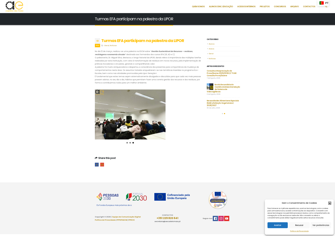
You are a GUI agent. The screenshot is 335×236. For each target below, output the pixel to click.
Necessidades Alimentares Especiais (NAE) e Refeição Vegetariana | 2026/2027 (223, 103)
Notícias (113, 45)
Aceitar (277, 225)
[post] (210, 86)
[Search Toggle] (326, 6)
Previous (91, 115)
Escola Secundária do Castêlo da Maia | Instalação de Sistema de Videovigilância (223, 88)
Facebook (97, 166)
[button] (329, 203)
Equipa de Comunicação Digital (126, 218)
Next (169, 115)
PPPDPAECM (122, 221)
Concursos (280, 6)
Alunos (211, 44)
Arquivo (294, 6)
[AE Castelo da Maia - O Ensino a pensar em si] (14, 6)
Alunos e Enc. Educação (221, 6)
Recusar (299, 225)
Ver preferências (320, 225)
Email (102, 166)
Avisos (211, 49)
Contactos (309, 6)
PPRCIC (132, 221)
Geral (106, 45)
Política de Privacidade (299, 231)
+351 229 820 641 (167, 219)
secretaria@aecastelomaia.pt (167, 222)
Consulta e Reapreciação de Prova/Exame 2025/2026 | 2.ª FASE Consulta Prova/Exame (221, 73)
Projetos (265, 6)
